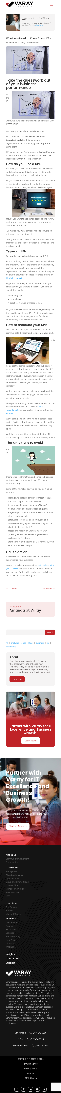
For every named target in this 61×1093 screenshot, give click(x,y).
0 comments (33, 42)
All (7, 643)
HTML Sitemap (30, 1078)
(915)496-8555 (37, 1039)
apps (23, 643)
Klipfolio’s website (14, 278)
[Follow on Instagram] (44, 1089)
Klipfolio (10, 413)
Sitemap (30, 1073)
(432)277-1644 (41, 1045)
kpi (48, 643)
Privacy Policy (30, 1068)
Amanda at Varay (17, 42)
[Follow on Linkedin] (30, 1089)
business (40, 643)
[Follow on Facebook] (16, 1089)
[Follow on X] (23, 1089)
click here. (39, 25)
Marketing (11, 646)
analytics (15, 643)
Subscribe (17, 679)
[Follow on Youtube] (37, 1089)
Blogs (30, 643)
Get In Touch (31, 740)
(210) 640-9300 (39, 1032)
